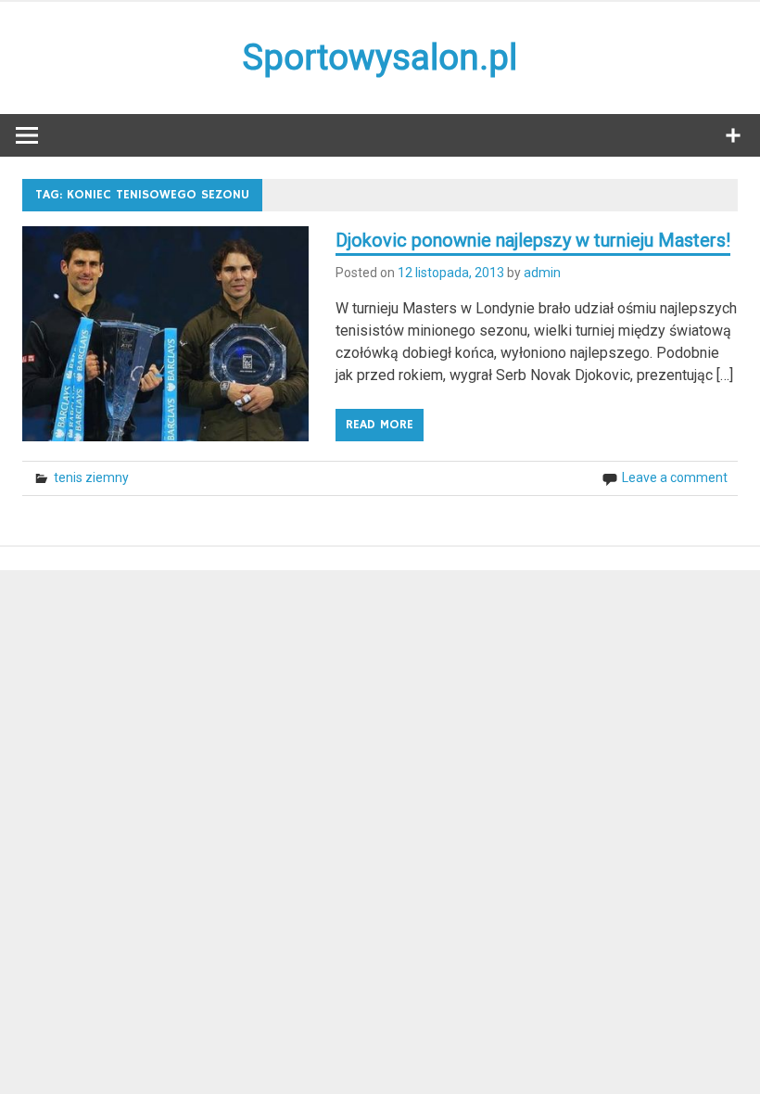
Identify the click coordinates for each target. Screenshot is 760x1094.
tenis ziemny (91, 477)
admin (542, 272)
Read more (379, 424)
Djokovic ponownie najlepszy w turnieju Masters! (533, 240)
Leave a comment (675, 477)
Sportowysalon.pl (380, 57)
